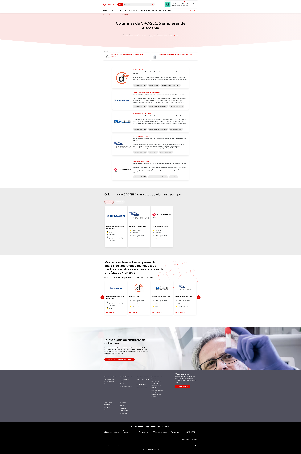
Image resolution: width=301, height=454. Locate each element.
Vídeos (106, 410)
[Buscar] (153, 4)
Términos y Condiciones (119, 445)
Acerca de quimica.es (137, 440)
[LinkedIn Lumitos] (195, 445)
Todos (120, 4)
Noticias (122, 405)
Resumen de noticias (109, 384)
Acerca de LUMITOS (124, 440)
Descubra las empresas (126, 377)
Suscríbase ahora (182, 386)
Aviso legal (107, 445)
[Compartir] (190, 11)
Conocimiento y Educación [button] (148, 10)
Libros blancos (124, 410)
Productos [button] (122, 10)
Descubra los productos (142, 377)
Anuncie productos (141, 384)
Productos (123, 408)
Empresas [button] (114, 10)
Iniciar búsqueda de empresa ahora (119, 359)
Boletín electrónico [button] (165, 10)
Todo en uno (123, 413)
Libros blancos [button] (133, 10)
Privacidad (131, 445)
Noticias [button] (106, 10)
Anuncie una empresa (125, 384)
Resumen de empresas (126, 386)
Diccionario (107, 407)
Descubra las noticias (110, 377)
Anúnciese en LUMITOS (110, 440)
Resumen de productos (142, 387)
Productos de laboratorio (142, 379)
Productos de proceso (141, 382)
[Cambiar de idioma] (195, 11)
